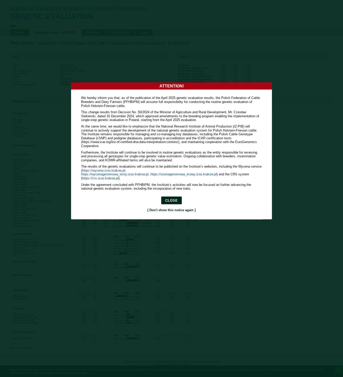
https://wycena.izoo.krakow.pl (103, 170)
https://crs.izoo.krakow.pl (100, 178)
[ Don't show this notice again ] (171, 210)
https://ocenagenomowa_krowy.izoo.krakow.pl (183, 174)
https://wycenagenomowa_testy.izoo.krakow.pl (114, 174)
